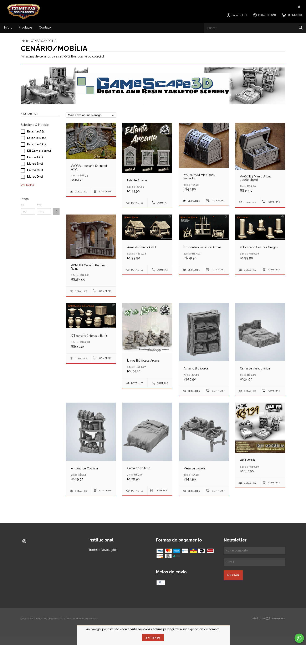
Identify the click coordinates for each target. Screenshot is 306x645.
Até (39, 205)
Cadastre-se (240, 15)
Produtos (26, 27)
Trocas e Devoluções (102, 549)
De (22, 205)
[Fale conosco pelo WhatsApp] (299, 638)
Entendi (153, 637)
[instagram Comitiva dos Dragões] (299, 6)
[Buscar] (300, 27)
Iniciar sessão (267, 15)
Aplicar (56, 211)
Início (8, 27)
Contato (45, 27)
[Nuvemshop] (268, 619)
